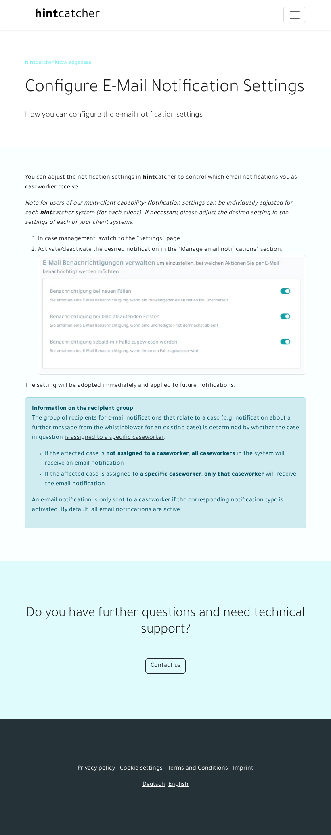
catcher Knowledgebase (58, 63)
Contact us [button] (165, 666)
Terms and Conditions (198, 769)
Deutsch (153, 785)
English (178, 785)
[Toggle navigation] (294, 15)
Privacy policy (96, 769)
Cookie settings (141, 769)
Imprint (243, 769)
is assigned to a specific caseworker (114, 438)
